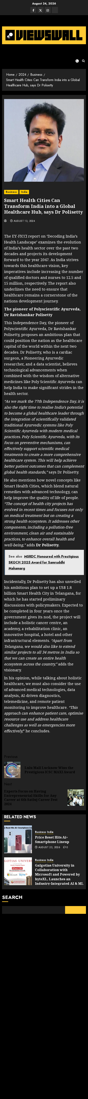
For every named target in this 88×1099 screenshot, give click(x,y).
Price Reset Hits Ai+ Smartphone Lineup (52, 839)
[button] (83, 61)
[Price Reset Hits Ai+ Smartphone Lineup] (18, 839)
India (24, 192)
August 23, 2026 (49, 847)
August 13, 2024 (24, 221)
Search (12, 897)
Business (11, 192)
